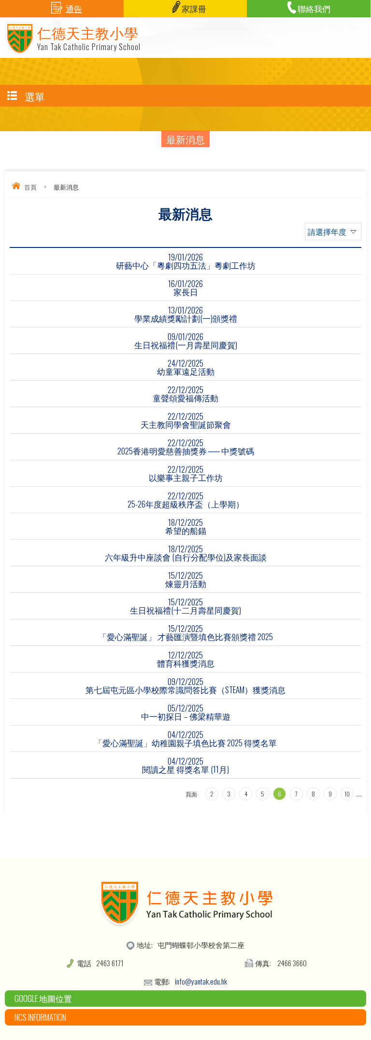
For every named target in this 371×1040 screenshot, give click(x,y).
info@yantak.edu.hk (201, 981)
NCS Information (40, 1017)
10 (347, 794)
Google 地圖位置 (43, 998)
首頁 (30, 187)
